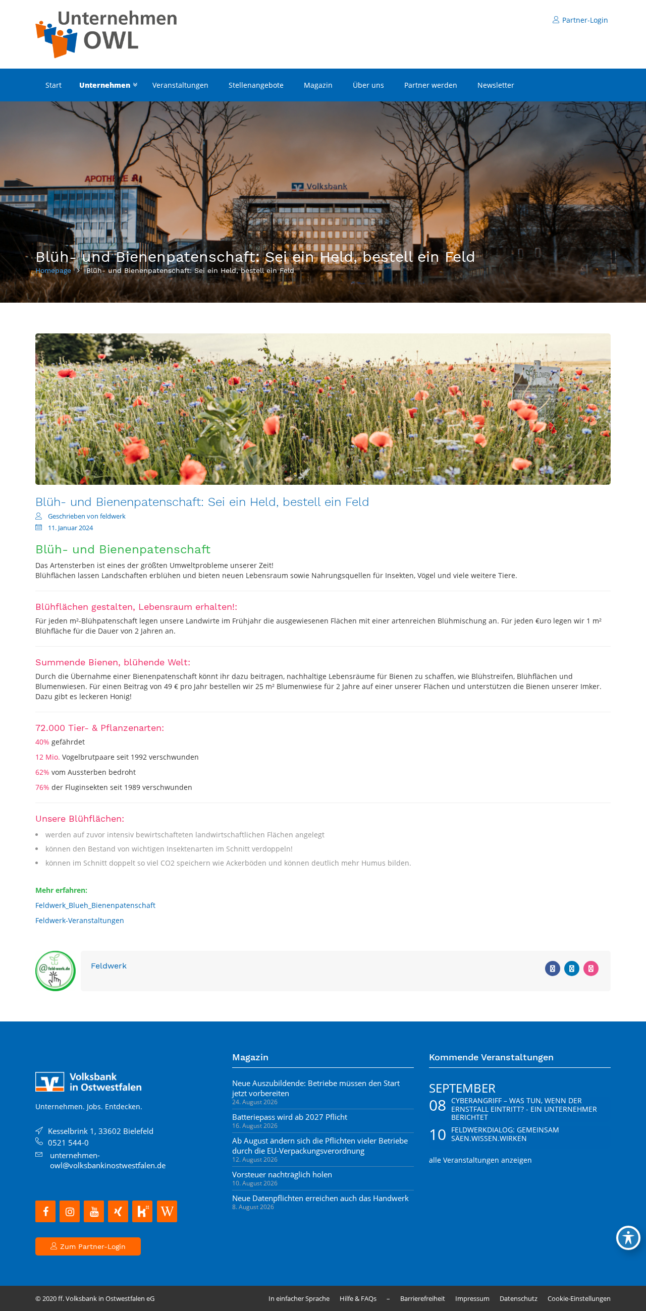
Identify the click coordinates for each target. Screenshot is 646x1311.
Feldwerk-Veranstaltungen (79, 920)
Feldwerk (109, 966)
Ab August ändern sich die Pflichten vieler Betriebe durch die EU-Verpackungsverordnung (320, 1145)
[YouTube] (94, 1211)
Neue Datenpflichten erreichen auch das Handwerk (320, 1198)
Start (53, 85)
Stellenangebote (256, 85)
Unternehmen (104, 85)
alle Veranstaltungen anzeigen (480, 1160)
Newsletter (495, 85)
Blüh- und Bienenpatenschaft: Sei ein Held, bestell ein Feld (202, 502)
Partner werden (430, 85)
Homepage (53, 270)
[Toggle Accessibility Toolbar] (628, 1238)
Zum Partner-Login (92, 1246)
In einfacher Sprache (299, 1298)
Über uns (368, 85)
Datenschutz (518, 1298)
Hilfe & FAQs (358, 1298)
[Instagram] (70, 1211)
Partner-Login (585, 20)
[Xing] (118, 1211)
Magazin (318, 85)
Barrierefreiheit (422, 1298)
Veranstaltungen (180, 85)
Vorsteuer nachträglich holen (282, 1174)
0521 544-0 (68, 1142)
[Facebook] (45, 1211)
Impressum (472, 1298)
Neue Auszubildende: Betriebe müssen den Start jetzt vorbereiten (316, 1088)
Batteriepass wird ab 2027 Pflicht (289, 1117)
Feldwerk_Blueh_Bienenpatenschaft (95, 905)
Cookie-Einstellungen (579, 1298)
